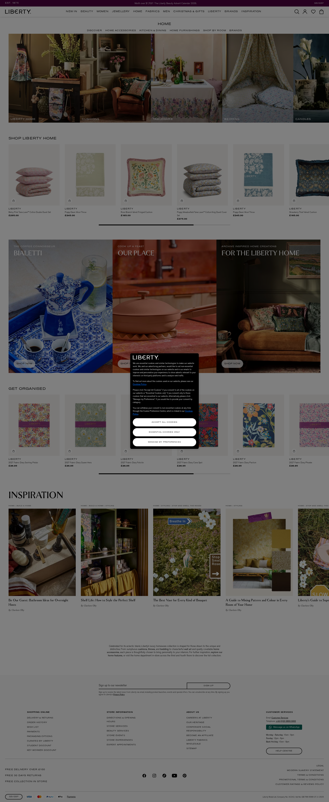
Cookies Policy (139, 384)
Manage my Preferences (164, 442)
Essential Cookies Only (164, 432)
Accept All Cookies (165, 422)
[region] (164, 401)
